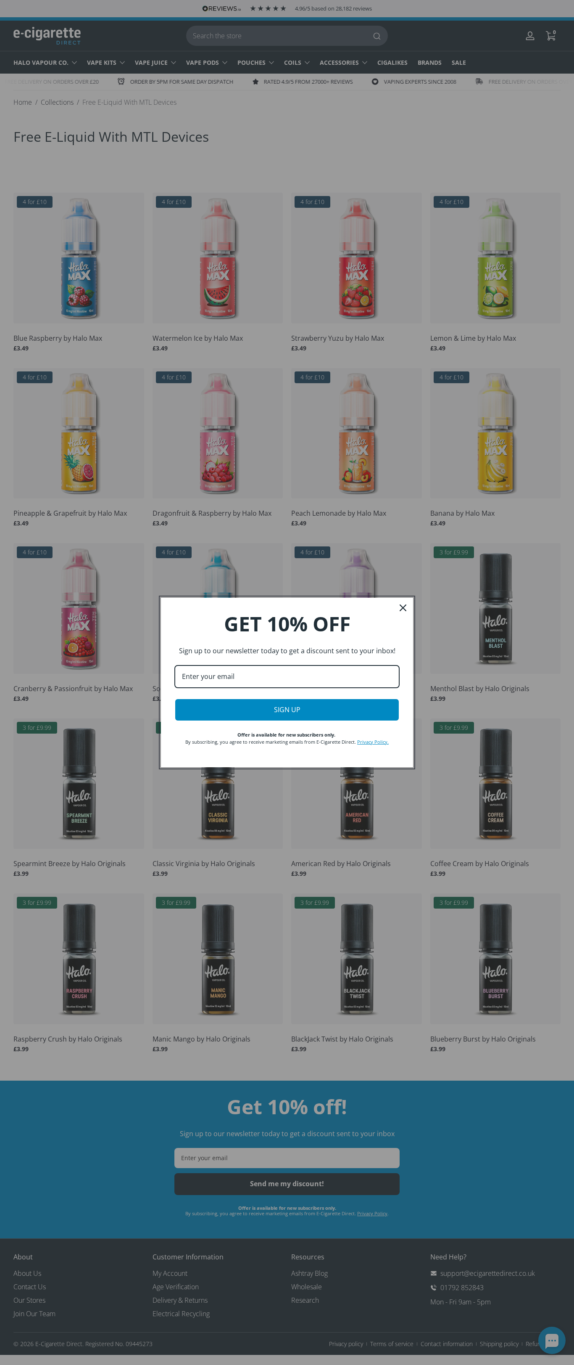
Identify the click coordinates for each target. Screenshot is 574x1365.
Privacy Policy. (373, 742)
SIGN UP (287, 709)
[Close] (403, 608)
